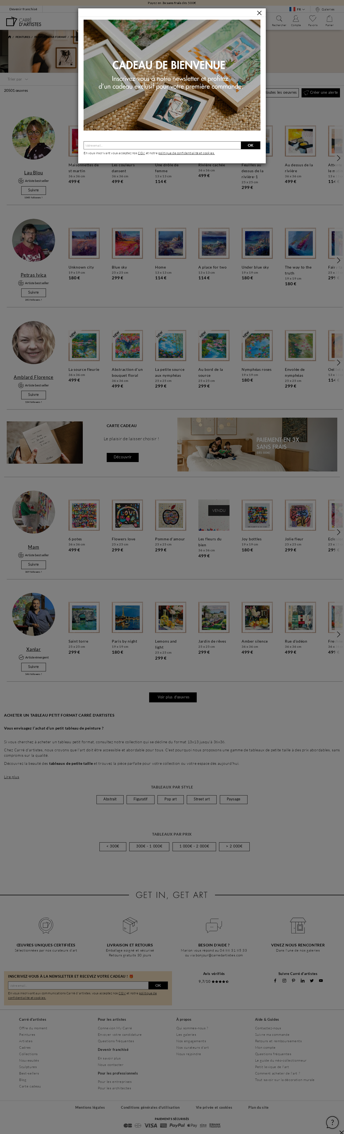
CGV (141, 153)
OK (250, 145)
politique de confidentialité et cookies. (186, 153)
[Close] (259, 12)
